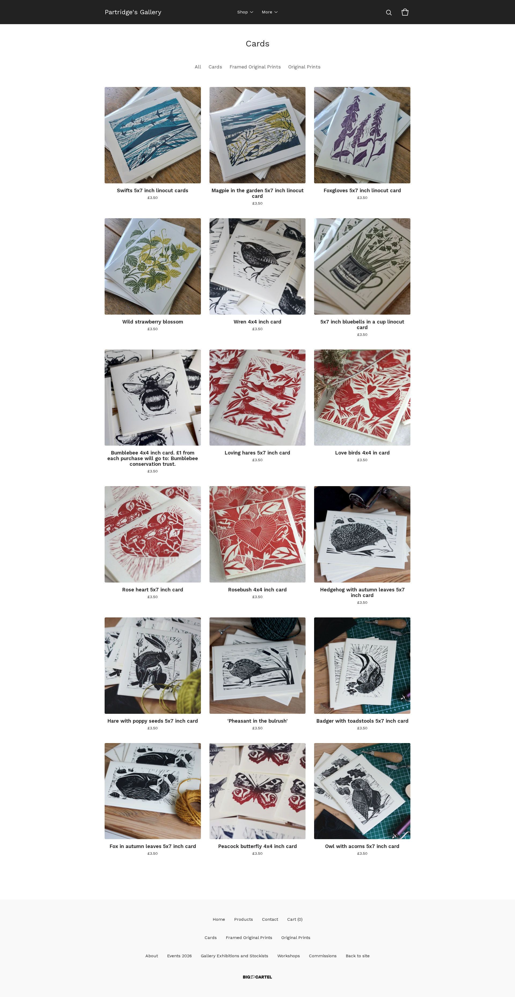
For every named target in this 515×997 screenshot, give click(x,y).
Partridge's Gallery (133, 12)
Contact (270, 919)
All (198, 67)
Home (219, 919)
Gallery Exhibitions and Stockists (234, 955)
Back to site (358, 955)
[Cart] (405, 12)
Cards (215, 67)
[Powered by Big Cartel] (257, 977)
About (151, 955)
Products (243, 919)
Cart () (295, 919)
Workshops (288, 955)
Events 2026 (179, 955)
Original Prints (304, 67)
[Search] (389, 12)
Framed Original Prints (255, 67)
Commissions (323, 955)
